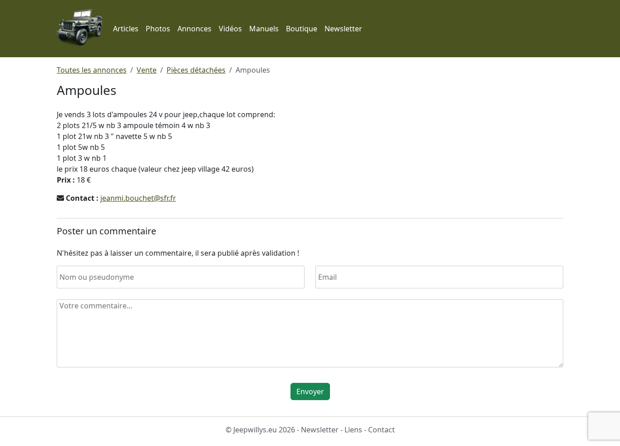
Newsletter (343, 29)
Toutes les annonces (92, 70)
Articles (125, 29)
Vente (147, 70)
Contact (381, 430)
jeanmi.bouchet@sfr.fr (138, 198)
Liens (353, 430)
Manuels (264, 29)
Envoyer (310, 391)
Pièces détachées (196, 70)
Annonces (194, 29)
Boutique (301, 29)
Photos (158, 29)
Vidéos (230, 29)
